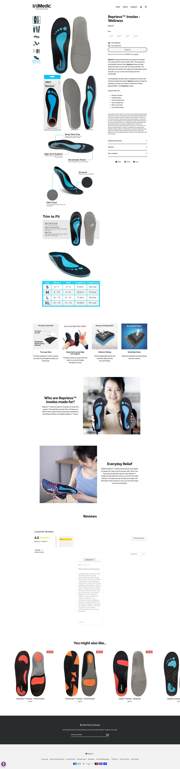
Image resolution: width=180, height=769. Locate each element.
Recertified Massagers (102, 759)
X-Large (135, 36)
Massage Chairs (81, 759)
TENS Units (114, 759)
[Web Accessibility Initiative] (3, 764)
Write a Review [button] (139, 538)
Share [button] (82, 622)
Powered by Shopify (95, 768)
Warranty (111, 147)
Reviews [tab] (37, 550)
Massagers (91, 759)
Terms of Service (124, 759)
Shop (118, 7)
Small (111, 36)
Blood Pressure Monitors (57, 759)
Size (109, 31)
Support (134, 7)
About (125, 7)
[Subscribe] (107, 735)
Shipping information (115, 141)
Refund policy (135, 759)
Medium (119, 36)
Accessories (44, 759)
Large (127, 36)
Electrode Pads (70, 759)
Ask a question (113, 153)
